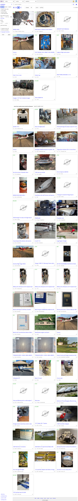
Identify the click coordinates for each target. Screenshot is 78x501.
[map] (21, 7)
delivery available (5, 30)
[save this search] (76, 4)
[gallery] (18, 7)
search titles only (4, 9)
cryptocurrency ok (5, 28)
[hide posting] (32, 31)
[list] (14, 7)
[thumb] (16, 7)
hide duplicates (4, 13)
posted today (4, 12)
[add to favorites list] (14, 31)
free (2, 21)
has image (3, 10)
